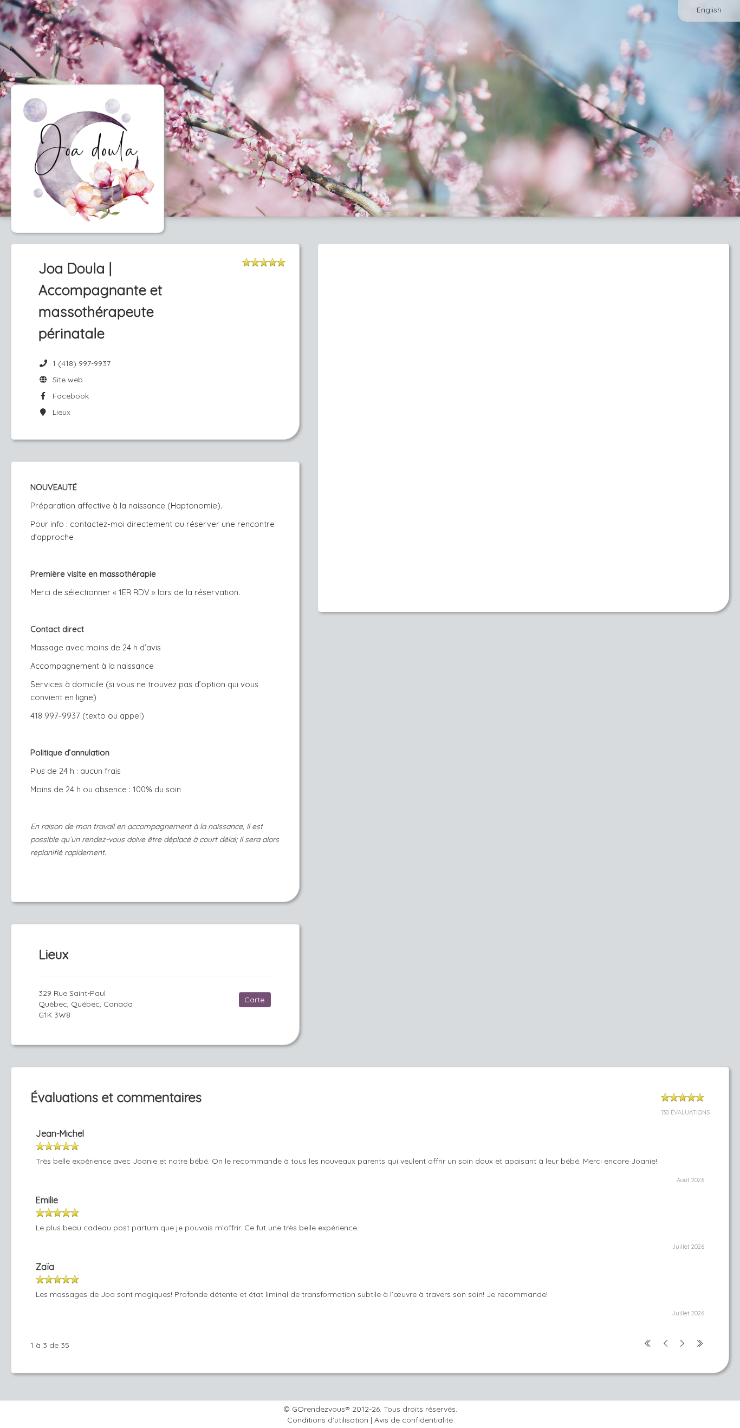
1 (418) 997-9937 (82, 363)
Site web (65, 379)
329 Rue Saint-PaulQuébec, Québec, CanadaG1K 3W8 (85, 1004)
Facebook (68, 396)
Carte (254, 1000)
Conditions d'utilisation (327, 1420)
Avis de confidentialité (413, 1420)
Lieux (59, 412)
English (709, 10)
